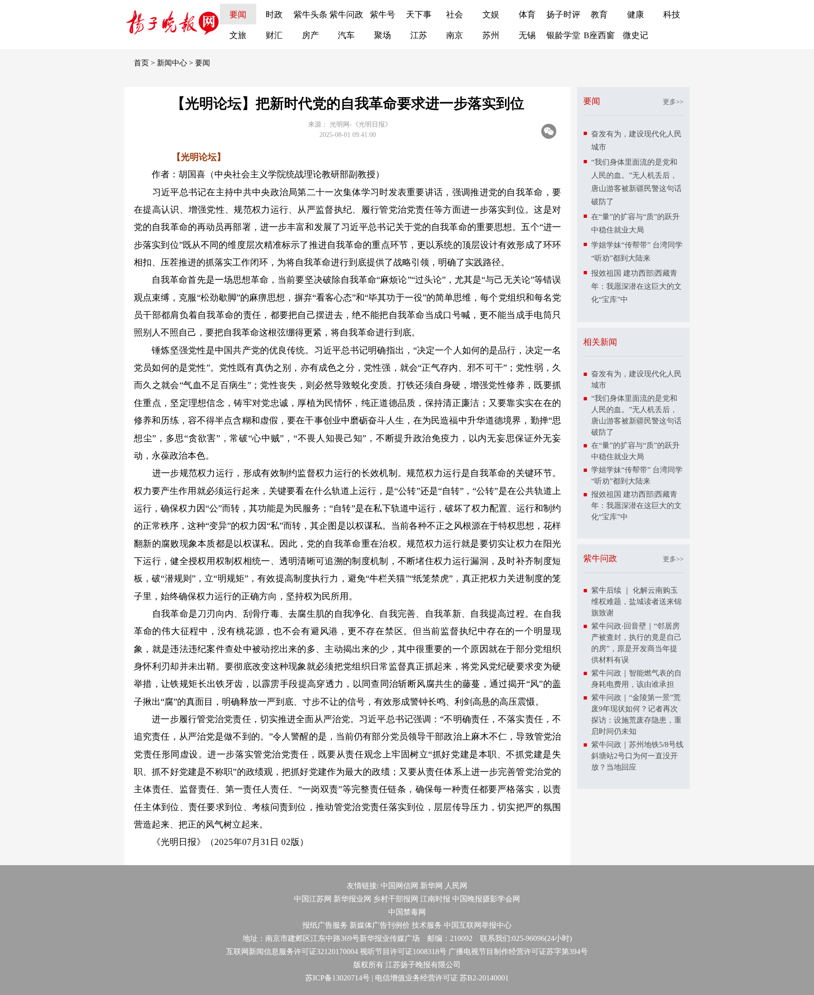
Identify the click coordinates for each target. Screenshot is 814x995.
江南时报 (435, 899)
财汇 (274, 35)
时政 (274, 14)
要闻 (237, 14)
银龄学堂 (563, 35)
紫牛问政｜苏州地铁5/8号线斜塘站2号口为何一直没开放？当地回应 (637, 755)
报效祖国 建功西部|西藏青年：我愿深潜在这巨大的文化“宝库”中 (636, 286)
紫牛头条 (310, 14)
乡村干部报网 (395, 899)
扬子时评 (563, 14)
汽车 (346, 35)
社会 (454, 14)
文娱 (490, 14)
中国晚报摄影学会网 (486, 899)
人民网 (456, 886)
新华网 (431, 886)
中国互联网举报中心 (478, 925)
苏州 (490, 35)
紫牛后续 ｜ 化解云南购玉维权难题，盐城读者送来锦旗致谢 (636, 601)
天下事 (418, 14)
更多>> (673, 101)
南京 (454, 35)
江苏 (418, 35)
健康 (635, 14)
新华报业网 (352, 899)
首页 (141, 63)
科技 (671, 14)
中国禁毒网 (407, 912)
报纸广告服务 (325, 925)
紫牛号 (382, 14)
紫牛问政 (346, 14)
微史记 (635, 35)
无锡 (527, 35)
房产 (310, 35)
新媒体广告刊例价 (380, 925)
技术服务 (427, 925)
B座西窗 (599, 35)
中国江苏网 (313, 899)
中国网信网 (399, 886)
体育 (527, 14)
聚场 (382, 35)
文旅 (237, 35)
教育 (599, 14)
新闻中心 (172, 63)
